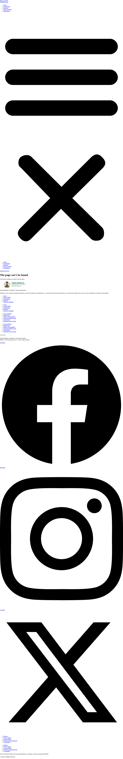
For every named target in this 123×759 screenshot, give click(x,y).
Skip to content (4, 0)
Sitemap (5, 736)
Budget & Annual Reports (10, 741)
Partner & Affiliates (8, 302)
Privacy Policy (7, 737)
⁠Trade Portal (6, 319)
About (5, 5)
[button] (61, 136)
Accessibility (6, 742)
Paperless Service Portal (9, 321)
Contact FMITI (7, 739)
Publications (6, 11)
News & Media (7, 9)
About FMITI (7, 297)
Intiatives (5, 8)
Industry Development (9, 316)
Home (5, 296)
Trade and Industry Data (9, 318)
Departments (6, 6)
